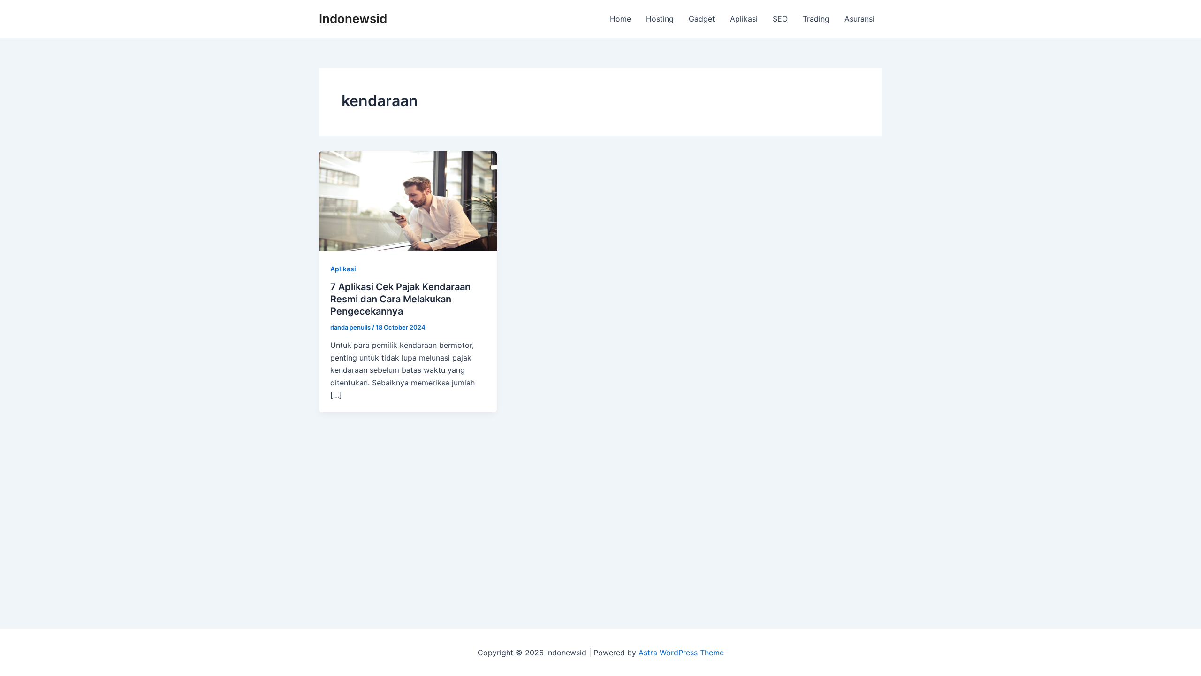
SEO (780, 18)
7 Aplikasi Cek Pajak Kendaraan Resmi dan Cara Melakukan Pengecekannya (400, 299)
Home (620, 18)
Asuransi (859, 18)
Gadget (702, 18)
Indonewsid (353, 18)
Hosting (660, 18)
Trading (816, 18)
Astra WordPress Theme (681, 652)
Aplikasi (744, 18)
